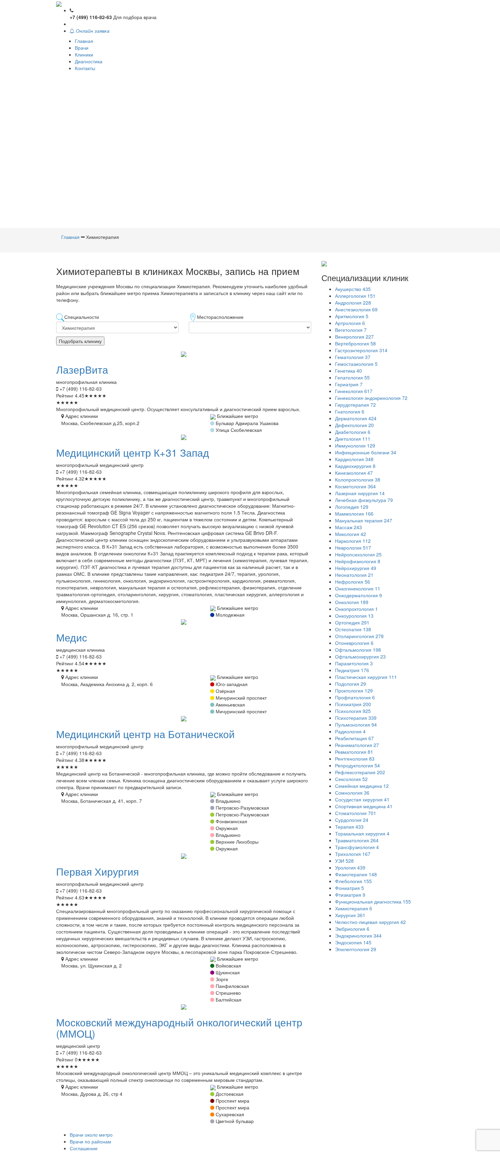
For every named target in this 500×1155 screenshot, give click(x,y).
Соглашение (84, 1148)
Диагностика (88, 61)
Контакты (85, 68)
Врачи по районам (90, 1141)
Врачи (81, 47)
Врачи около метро (91, 1134)
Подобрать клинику (80, 341)
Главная (84, 40)
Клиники (84, 54)
